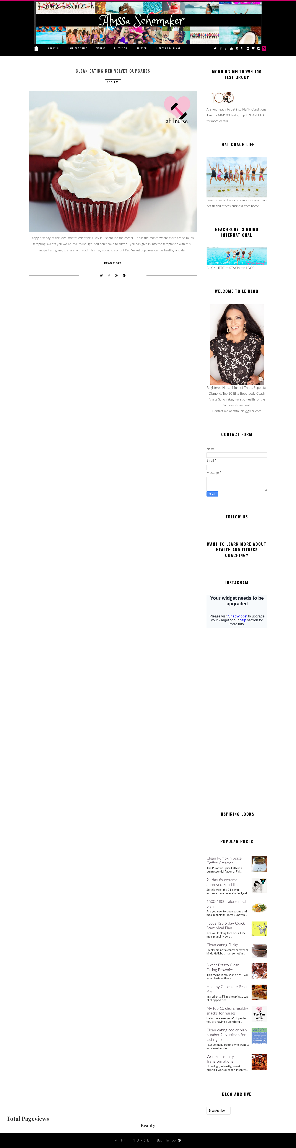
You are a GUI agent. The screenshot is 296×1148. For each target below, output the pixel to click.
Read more (113, 263)
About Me (54, 48)
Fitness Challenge (168, 48)
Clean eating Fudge (223, 945)
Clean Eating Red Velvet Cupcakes (113, 71)
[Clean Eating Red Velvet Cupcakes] (113, 161)
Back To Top (166, 1140)
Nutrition (120, 48)
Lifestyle (142, 48)
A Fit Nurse (133, 1140)
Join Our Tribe (77, 48)
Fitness (101, 48)
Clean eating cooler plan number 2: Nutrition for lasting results (227, 1035)
